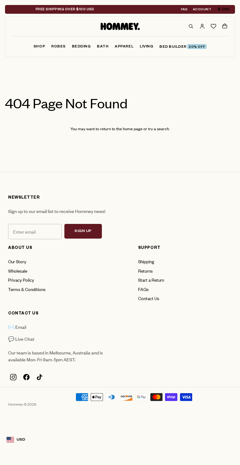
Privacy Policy (21, 279)
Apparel (124, 47)
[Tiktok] (39, 377)
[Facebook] (26, 377)
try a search (158, 128)
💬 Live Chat (21, 338)
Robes (58, 47)
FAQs (143, 289)
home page (132, 128)
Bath (102, 47)
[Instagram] (13, 377)
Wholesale (17, 270)
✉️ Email (17, 327)
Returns (145, 270)
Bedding (81, 47)
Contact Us (148, 298)
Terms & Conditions (27, 289)
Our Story (17, 261)
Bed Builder (182, 47)
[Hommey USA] (120, 26)
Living (146, 47)
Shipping (146, 261)
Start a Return (151, 279)
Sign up (83, 231)
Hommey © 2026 (22, 404)
